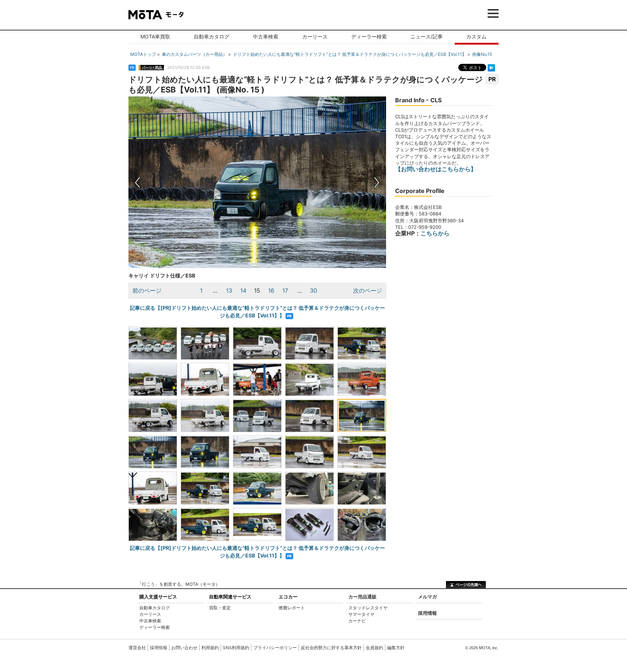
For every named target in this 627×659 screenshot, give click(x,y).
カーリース (315, 36)
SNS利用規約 (236, 647)
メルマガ (427, 597)
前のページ (146, 290)
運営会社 (137, 647)
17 (285, 290)
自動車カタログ (211, 36)
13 (229, 290)
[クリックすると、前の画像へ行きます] (192, 182)
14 (243, 290)
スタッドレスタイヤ (368, 607)
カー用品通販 (362, 597)
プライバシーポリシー (275, 647)
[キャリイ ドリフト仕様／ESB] (152, 342)
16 (271, 290)
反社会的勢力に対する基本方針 (331, 647)
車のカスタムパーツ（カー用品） (194, 54)
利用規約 (210, 647)
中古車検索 (265, 36)
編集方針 (396, 647)
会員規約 (374, 647)
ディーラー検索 (369, 36)
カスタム (476, 36)
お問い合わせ (184, 647)
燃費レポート (292, 607)
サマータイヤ (361, 614)
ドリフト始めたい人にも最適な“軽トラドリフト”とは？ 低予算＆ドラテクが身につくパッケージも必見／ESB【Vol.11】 (349, 54)
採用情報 (427, 613)
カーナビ (357, 620)
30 (313, 290)
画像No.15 (482, 54)
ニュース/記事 (426, 36)
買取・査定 (220, 607)
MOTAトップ (143, 54)
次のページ (367, 290)
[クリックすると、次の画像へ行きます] (321, 182)
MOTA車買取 (155, 36)
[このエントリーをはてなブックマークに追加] (491, 67)
